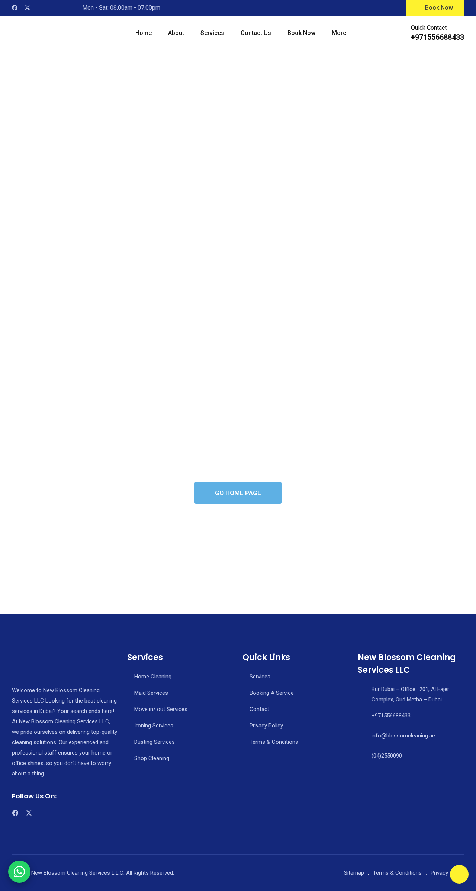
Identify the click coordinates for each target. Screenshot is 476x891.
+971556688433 (437, 37)
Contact (259, 709)
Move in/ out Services (160, 709)
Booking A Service (272, 693)
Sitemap (354, 872)
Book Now (439, 7)
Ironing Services (153, 725)
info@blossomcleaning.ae (403, 735)
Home (143, 32)
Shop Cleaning (151, 758)
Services (212, 32)
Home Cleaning (152, 676)
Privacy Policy (266, 725)
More (339, 32)
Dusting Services (154, 742)
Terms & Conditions (274, 742)
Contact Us (256, 32)
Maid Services (151, 693)
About (176, 32)
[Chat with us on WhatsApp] (19, 872)
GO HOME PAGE (238, 493)
